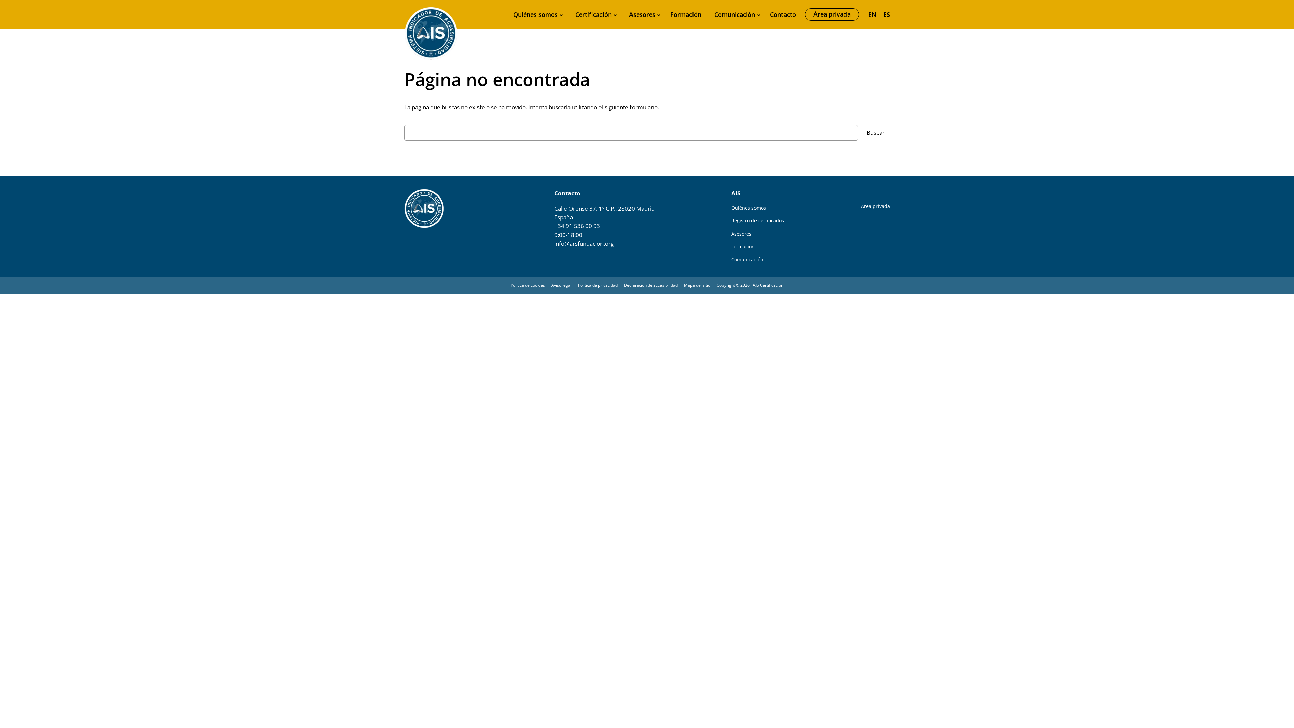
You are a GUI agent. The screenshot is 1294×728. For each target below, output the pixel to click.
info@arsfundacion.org (584, 243)
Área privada (832, 14)
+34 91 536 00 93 (578, 226)
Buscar (876, 132)
